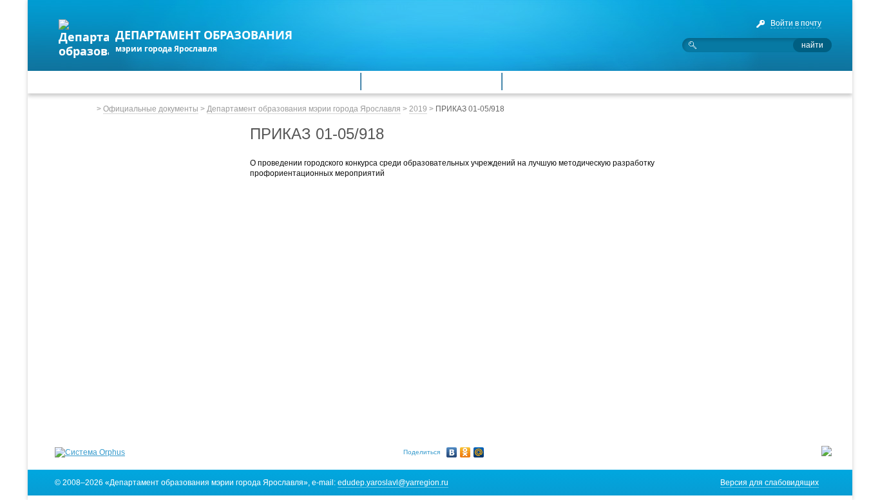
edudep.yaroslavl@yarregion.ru (393, 482)
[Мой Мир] (479, 452)
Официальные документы (150, 108)
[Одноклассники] (465, 452)
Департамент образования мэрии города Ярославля (304, 108)
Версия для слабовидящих (769, 482)
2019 (418, 108)
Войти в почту (795, 23)
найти (812, 45)
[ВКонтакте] (452, 452)
